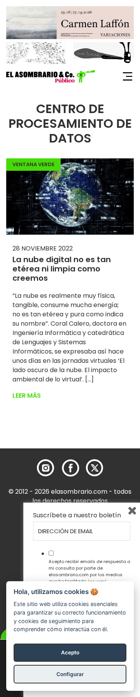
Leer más (26, 395)
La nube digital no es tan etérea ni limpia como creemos (61, 268)
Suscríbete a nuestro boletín (77, 515)
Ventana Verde (33, 164)
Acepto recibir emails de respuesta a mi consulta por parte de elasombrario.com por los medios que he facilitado (89, 571)
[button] (50, 76)
